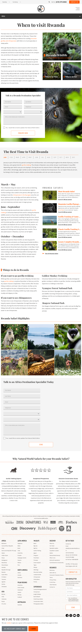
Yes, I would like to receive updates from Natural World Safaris (22, 127)
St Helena (4, 577)
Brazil (19, 548)
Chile (19, 550)
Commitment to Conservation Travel (58, 562)
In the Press (52, 582)
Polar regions (22, 582)
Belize (19, 546)
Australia (20, 604)
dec (73, 157)
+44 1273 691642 (73, 555)
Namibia (4, 567)
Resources (53, 568)
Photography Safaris (38, 604)
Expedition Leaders (54, 550)
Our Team (52, 546)
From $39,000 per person (65, 250)
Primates (36, 560)
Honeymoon (37, 592)
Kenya (3, 558)
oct (61, 157)
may (30, 157)
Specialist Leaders (54, 548)
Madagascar (4, 560)
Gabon (3, 553)
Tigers (35, 565)
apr (23, 157)
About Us (52, 543)
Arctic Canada (21, 587)
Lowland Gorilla (37, 574)
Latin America (22, 541)
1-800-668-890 (75, 559)
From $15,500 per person (65, 224)
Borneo (3, 594)
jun (36, 157)
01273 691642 (70, 552)
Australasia (22, 602)
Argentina (20, 543)
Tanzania (4, 579)
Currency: (15, 2)
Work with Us (53, 572)
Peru (19, 565)
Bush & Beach (37, 596)
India (3, 596)
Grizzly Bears (37, 579)
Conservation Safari (38, 601)
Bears (35, 543)
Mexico (19, 562)
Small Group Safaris (38, 599)
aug (48, 157)
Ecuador (20, 555)
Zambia (3, 584)
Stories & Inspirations (55, 560)
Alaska (19, 572)
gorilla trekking (26, 165)
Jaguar (35, 553)
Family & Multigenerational (40, 589)
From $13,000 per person (65, 212)
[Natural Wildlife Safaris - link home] (41, 8)
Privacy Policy (53, 580)
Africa (4, 541)
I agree (33, 629)
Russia (3, 601)
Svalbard (20, 597)
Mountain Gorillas (38, 572)
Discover (52, 541)
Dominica (20, 577)
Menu (3, 16)
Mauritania (4, 562)
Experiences (38, 587)
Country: (4, 2)
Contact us (73, 572)
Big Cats (35, 546)
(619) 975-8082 (70, 557)
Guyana (19, 560)
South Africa (4, 574)
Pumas (35, 581)
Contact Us (74, 2)
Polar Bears (36, 558)
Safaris (51, 553)
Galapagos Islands (22, 558)
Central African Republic (7, 546)
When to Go (52, 558)
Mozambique (5, 565)
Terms (51, 577)
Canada (19, 575)
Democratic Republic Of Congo (9, 550)
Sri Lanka (4, 604)
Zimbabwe (4, 586)
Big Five (35, 548)
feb (11, 157)
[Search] (49, 2)
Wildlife (36, 541)
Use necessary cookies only (14, 629)
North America (22, 570)
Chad (3, 548)
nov (67, 157)
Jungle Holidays (37, 594)
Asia (3, 591)
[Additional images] (14, 337)
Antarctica (20, 585)
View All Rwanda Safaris (51, 253)
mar (17, 157)
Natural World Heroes (55, 555)
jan (5, 157)
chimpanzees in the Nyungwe (22, 195)
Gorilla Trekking (37, 550)
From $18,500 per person (65, 237)
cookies (8, 623)
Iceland (19, 592)
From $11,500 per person (65, 199)
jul (42, 157)
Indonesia (4, 599)
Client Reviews (53, 584)
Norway (19, 594)
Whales (35, 567)
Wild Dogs (36, 570)
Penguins (36, 555)
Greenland (20, 590)
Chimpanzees (37, 577)
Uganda (3, 581)
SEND (41, 444)
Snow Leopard (37, 562)
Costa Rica (20, 553)
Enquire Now (23, 133)
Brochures (52, 570)
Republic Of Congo (6, 570)
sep (55, 157)
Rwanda (3, 572)
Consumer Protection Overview (57, 575)
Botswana (4, 543)
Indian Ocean (5, 555)
